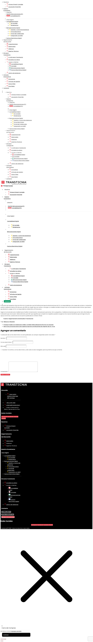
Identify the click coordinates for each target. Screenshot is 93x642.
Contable (13, 66)
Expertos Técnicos (13, 51)
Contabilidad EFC (15, 16)
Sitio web (3, 346)
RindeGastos (14, 25)
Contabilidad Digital (17, 64)
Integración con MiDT (17, 35)
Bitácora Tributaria (9, 322)
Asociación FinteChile (14, 7)
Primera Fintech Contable (15, 4)
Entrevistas (11, 79)
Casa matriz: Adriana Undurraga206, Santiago (12, 396)
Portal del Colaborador (17, 33)
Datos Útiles (11, 84)
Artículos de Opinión (14, 81)
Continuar (6, 635)
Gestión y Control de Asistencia (20, 29)
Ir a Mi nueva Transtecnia (15, 57)
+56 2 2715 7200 (10, 403)
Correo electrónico (6, 342)
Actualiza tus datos (14, 59)
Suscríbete (11, 86)
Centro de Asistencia (14, 73)
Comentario (4, 371)
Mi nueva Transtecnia (8, 479)
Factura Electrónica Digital (18, 70)
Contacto (6, 88)
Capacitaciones (13, 44)
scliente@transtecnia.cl (13, 405)
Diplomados (11, 46)
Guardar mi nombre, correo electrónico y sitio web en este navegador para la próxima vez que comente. (32, 350)
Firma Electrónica (16, 31)
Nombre (3, 338)
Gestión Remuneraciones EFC (14, 14)
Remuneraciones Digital (18, 68)
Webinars (11, 49)
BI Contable (14, 23)
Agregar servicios (16, 631)
